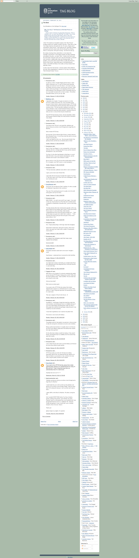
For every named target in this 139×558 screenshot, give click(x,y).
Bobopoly (84, 459)
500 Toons (84, 478)
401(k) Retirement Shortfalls (90, 190)
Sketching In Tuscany (87, 530)
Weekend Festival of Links (90, 231)
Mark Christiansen (86, 370)
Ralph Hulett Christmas (87, 87)
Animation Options (86, 398)
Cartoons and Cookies (87, 414)
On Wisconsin (87, 164)
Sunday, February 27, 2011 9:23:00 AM (55, 165)
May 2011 (86, 126)
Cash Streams (87, 235)
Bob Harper (85, 410)
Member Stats (85, 85)
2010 (84, 314)
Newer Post (43, 421)
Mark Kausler (85, 432)
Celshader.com (85, 404)
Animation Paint (91, 382)
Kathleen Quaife (86, 495)
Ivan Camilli (85, 350)
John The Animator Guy (87, 357)
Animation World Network (88, 68)
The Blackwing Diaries (87, 451)
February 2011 (87, 132)
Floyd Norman (49, 184)
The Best (46, 22)
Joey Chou (84, 368)
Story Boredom (85, 517)
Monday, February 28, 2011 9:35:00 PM (55, 360)
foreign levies (85, 91)
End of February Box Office (90, 150)
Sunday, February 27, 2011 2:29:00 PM (55, 195)
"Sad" (85, 265)
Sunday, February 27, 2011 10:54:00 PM (55, 258)
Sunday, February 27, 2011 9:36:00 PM (55, 245)
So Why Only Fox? (88, 182)
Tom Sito (84, 512)
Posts (84, 545)
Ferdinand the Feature (89, 195)
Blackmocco (85, 352)
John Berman (85, 336)
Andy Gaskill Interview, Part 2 (90, 251)
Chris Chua (89, 374)
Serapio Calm (85, 348)
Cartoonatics (85, 504)
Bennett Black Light (86, 332)
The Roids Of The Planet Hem (89, 354)
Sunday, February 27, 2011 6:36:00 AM (55, 120)
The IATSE (84, 64)
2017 (84, 100)
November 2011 (87, 115)
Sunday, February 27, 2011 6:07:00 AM (55, 96)
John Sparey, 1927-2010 (89, 237)
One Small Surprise (88, 144)
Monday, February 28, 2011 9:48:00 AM (55, 317)
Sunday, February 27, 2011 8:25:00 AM (55, 143)
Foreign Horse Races (88, 224)
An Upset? (86, 267)
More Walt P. (87, 159)
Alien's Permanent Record (88, 535)
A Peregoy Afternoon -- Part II (90, 170)
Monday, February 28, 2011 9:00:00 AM (55, 297)
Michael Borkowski (89, 340)
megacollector (85, 93)
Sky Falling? (86, 295)
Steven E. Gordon (86, 400)
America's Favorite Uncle (88, 506)
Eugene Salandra (86, 510)
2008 (84, 318)
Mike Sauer (89, 28)
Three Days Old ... (88, 206)
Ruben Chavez (85, 363)
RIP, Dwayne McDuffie (89, 172)
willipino (84, 408)
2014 (84, 105)
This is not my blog (86, 465)
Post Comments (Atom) (52, 424)
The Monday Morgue (87, 440)
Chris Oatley (85, 480)
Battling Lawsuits (88, 197)
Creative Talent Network (87, 486)
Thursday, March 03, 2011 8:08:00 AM (55, 413)
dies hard (64, 26)
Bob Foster (84, 390)
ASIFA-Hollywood (86, 70)
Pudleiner (87, 493)
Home (59, 421)
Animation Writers (86, 463)
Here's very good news (89, 302)
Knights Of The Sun (87, 365)
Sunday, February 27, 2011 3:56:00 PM (55, 219)
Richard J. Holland (86, 412)
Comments (85, 548)
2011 (84, 111)
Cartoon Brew (85, 74)
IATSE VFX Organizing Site (88, 66)
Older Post (75, 421)
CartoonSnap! (85, 378)
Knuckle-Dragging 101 (87, 393)
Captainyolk (85, 338)
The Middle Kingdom (88, 204)
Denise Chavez (85, 361)
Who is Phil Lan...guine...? (88, 446)
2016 (84, 102)
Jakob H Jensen (86, 421)
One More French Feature (90, 213)
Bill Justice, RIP (87, 233)
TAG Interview (85, 89)
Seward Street (85, 417)
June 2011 (86, 124)
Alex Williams (85, 533)
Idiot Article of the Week (89, 293)
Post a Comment (46, 416)
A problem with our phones (90, 281)
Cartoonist (91, 523)
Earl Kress (90, 443)
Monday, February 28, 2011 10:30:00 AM (55, 338)
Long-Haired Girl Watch (89, 283)
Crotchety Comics (86, 539)
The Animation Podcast (87, 434)
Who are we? (87, 274)
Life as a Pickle (86, 499)
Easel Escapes (85, 484)
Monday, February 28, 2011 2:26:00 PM (55, 348)
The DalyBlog (85, 380)
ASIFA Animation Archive (88, 72)
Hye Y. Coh (90, 376)
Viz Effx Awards (87, 297)
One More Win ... (88, 188)
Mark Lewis (85, 455)
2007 (84, 320)
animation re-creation (87, 501)
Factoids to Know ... (88, 153)
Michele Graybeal (86, 402)
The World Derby (87, 186)
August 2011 (87, 121)
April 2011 (86, 128)
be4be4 (84, 430)
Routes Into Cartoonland (89, 152)
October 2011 (87, 117)
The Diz (85, 276)
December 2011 (87, 113)
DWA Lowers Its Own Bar (89, 161)
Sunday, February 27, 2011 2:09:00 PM (55, 181)
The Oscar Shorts (88, 208)
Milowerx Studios (86, 472)
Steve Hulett (49, 248)
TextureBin (84, 489)
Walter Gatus (85, 396)
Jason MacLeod (86, 25)
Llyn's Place (85, 419)
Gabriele (84, 482)
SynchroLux (85, 438)
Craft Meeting (85, 81)
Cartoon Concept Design (88, 387)
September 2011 (87, 119)
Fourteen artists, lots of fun (90, 256)
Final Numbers (87, 174)
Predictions (86, 199)
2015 (84, 104)
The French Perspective (89, 226)
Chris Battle (85, 330)
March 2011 (86, 130)
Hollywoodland (85, 461)
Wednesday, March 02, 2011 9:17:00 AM (55, 375)
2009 (84, 316)
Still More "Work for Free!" (90, 163)
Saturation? (86, 222)
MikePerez (48, 99)
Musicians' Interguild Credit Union (90, 76)
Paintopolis (84, 525)
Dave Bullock (95, 342)
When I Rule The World (87, 344)
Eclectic (85, 285)
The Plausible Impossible (88, 469)
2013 (84, 107)
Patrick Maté (85, 467)
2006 (84, 322)
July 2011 (86, 123)
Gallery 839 (85, 83)
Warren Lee (85, 449)
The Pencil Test (86, 514)
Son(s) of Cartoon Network (90, 184)
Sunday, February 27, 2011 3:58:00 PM (55, 233)
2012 (84, 109)
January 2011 (87, 312)
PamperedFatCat (86, 521)
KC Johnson (92, 27)
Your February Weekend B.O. (90, 272)
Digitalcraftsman (93, 489)
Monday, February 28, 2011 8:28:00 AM (55, 268)
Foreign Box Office (88, 146)
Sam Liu (84, 457)
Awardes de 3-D (87, 239)
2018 (84, 98)
